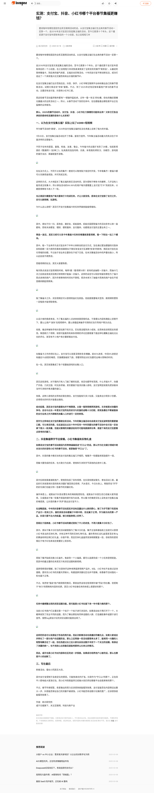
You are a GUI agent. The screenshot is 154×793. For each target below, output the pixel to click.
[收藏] (109, 3)
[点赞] (103, 3)
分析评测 (69, 46)
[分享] (115, 3)
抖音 (105, 46)
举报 (112, 721)
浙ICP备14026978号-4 (86, 789)
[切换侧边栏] (5, 3)
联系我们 (72, 789)
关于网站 (63, 789)
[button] (32, 3)
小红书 (97, 46)
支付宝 (112, 46)
